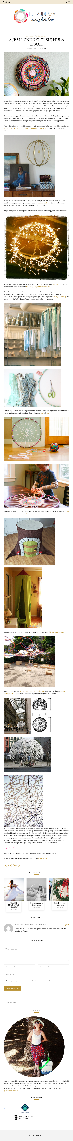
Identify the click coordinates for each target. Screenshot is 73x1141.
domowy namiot (21, 514)
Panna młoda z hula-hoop (36, 904)
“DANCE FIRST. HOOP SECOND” (13, 905)
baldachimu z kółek (57, 632)
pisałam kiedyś (43, 203)
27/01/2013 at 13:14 (40, 925)
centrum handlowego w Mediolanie (31, 691)
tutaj (42, 413)
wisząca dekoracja (60, 297)
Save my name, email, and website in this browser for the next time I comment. (34, 981)
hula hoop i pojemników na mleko (38, 287)
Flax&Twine (42, 858)
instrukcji (56, 284)
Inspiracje (30, 36)
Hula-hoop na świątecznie (59, 904)
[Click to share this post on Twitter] (10, 865)
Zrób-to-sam (41, 36)
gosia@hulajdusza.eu (11, 1091)
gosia (34, 48)
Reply (65, 925)
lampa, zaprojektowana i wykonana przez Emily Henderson (25, 128)
